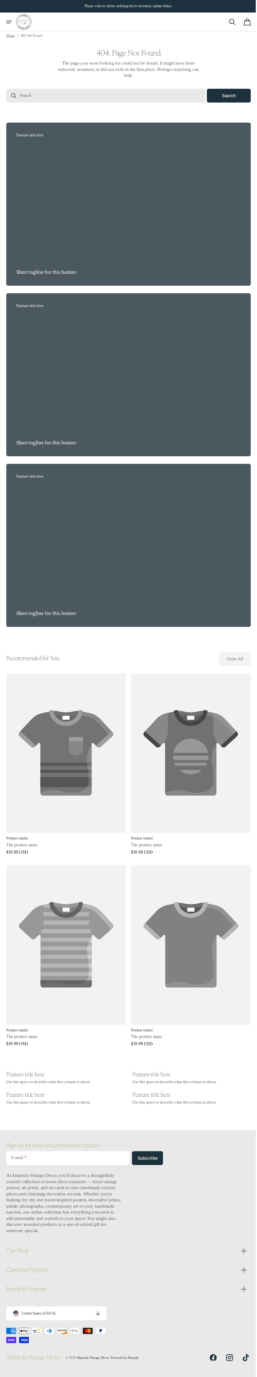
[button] (9, 22)
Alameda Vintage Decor (92, 1357)
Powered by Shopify (125, 1357)
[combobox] (103, 96)
